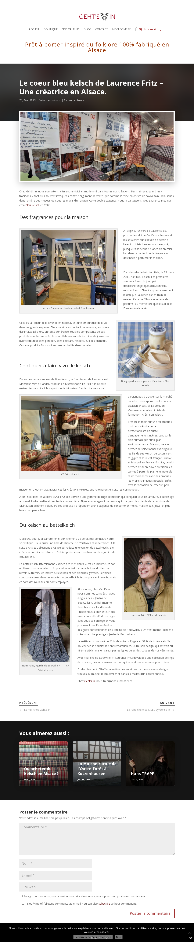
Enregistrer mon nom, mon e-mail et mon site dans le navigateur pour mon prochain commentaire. (85, 896)
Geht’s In (89, 681)
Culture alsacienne (50, 100)
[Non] (189, 933)
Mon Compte (121, 29)
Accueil (34, 29)
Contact (101, 29)
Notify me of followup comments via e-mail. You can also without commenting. (81, 903)
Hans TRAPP (142, 773)
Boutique (51, 29)
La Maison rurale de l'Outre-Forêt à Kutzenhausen (97, 768)
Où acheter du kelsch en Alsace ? (41, 771)
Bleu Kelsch (32, 205)
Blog (87, 29)
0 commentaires (74, 100)
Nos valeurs (71, 29)
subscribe (104, 903)
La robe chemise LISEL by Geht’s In (148, 709)
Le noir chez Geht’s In (37, 709)
